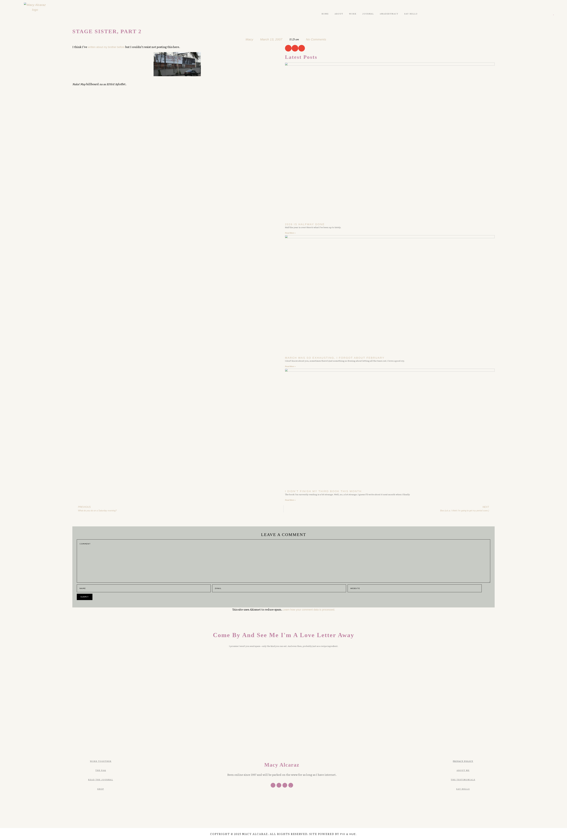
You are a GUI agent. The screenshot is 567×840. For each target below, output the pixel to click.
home (325, 14)
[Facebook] (273, 785)
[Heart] (553, 14)
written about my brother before (106, 47)
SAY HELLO (411, 14)
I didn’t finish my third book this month (323, 491)
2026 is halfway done (305, 224)
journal (368, 14)
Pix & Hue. (348, 834)
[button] (288, 48)
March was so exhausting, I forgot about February (334, 357)
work (352, 14)
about (339, 14)
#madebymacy (389, 14)
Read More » (290, 233)
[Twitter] (541, 14)
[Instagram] (549, 14)
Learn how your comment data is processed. (309, 609)
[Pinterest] (545, 14)
